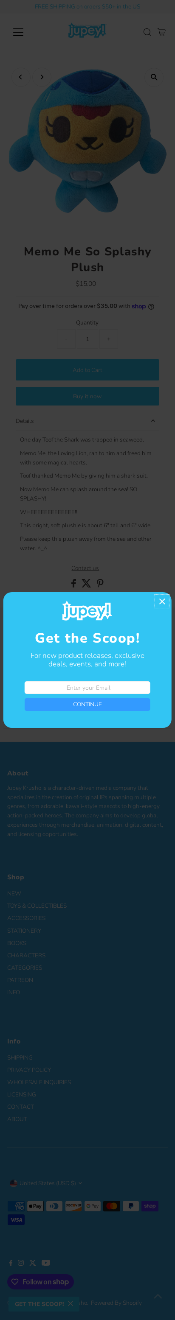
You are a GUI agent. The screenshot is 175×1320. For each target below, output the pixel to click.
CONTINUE (87, 704)
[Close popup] (162, 601)
